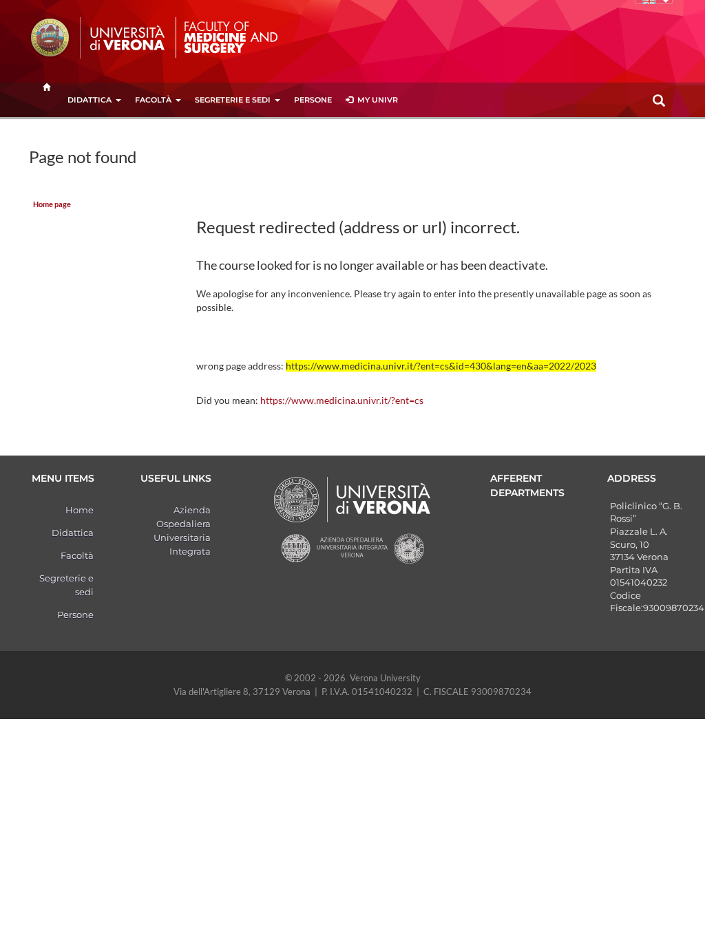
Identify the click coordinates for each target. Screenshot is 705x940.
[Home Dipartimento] (234, 36)
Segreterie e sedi (233, 100)
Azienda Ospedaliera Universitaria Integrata (182, 530)
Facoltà (153, 100)
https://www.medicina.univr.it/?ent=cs (341, 400)
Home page (52, 204)
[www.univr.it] (98, 37)
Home (79, 509)
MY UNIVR (375, 100)
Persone (313, 100)
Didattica (89, 100)
